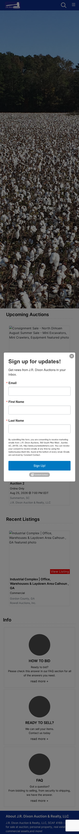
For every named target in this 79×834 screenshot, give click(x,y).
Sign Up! (39, 465)
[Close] (71, 356)
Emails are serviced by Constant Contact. (39, 453)
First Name (16, 401)
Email (12, 382)
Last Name (16, 420)
